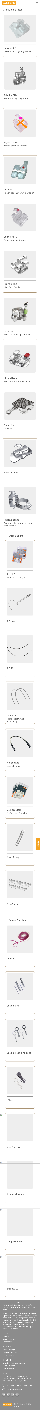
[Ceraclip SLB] (20, 35)
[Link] (3, 10)
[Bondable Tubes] (20, 459)
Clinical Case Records (10, 1368)
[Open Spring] (20, 891)
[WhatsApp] (17, 1394)
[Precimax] (20, 318)
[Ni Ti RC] (20, 655)
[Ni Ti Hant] (20, 608)
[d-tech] (9, 3)
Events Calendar (9, 1366)
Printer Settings (8, 1355)
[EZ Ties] (20, 1087)
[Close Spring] (20, 844)
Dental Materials (9, 1339)
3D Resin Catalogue (10, 1352)
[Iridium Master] (20, 365)
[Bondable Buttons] (20, 1181)
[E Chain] (20, 945)
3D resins (6, 1336)
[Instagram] (3, 1394)
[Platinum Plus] (20, 271)
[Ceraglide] (20, 176)
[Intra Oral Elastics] (20, 1134)
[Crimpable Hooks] (20, 1228)
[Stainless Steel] (20, 797)
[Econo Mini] (20, 412)
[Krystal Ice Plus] (20, 129)
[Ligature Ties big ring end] (20, 1040)
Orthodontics (7, 1342)
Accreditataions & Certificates (14, 1363)
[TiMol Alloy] (20, 702)
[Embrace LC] (20, 1276)
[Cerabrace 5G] (20, 224)
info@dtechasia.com (14, 1389)
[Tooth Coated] (20, 750)
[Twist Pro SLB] (20, 82)
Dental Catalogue (9, 1350)
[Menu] (37, 3)
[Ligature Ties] (20, 992)
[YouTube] (12, 1394)
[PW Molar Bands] (20, 507)
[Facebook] (8, 1394)
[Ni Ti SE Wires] (20, 561)
